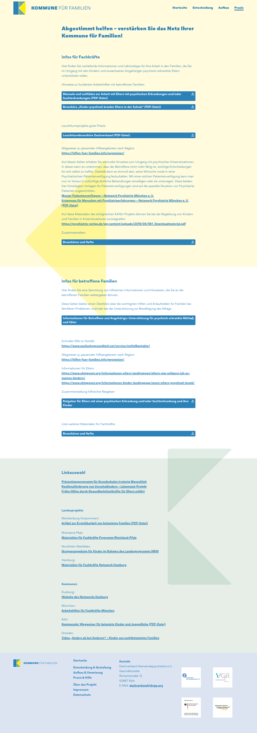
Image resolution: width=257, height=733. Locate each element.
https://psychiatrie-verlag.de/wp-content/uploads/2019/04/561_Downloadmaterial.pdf (124, 224)
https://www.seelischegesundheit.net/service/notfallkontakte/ (106, 346)
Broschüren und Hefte (78, 242)
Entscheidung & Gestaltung (92, 667)
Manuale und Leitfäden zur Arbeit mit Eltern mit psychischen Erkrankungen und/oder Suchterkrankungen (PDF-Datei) (122, 96)
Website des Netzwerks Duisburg (85, 597)
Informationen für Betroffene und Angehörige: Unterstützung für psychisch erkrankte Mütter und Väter (128, 320)
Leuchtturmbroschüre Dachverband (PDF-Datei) (96, 135)
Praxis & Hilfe (82, 678)
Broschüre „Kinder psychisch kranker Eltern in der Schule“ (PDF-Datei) (112, 107)
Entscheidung (203, 8)
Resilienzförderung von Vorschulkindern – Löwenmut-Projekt (104, 486)
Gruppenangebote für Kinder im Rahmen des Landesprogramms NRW (110, 551)
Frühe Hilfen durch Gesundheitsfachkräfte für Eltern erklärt (103, 491)
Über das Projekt (85, 685)
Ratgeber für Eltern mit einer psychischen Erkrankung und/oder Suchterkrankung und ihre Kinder (126, 403)
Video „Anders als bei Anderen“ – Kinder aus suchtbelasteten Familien (110, 638)
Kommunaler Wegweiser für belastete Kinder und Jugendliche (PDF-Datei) (114, 624)
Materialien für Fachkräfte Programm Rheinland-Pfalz (99, 538)
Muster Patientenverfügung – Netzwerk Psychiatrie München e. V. (108, 196)
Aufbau (223, 8)
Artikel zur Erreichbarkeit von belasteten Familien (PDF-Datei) (105, 523)
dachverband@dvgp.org (146, 686)
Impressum (80, 690)
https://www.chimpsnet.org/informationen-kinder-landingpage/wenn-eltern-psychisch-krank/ (128, 383)
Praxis (239, 8)
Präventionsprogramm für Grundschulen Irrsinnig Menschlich (104, 482)
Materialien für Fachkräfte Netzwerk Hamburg (94, 565)
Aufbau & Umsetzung (88, 673)
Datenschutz (82, 695)
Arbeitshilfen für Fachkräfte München (88, 611)
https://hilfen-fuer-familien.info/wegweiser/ (93, 153)
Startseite (179, 8)
